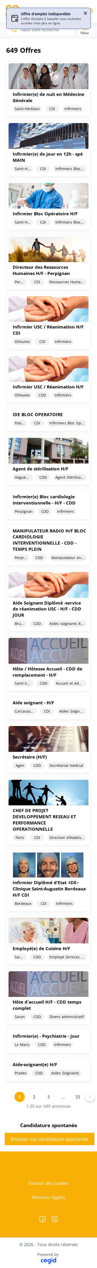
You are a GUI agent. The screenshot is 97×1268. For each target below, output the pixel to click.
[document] (48, 89)
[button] (85, 13)
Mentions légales (48, 1197)
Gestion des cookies (48, 1183)
